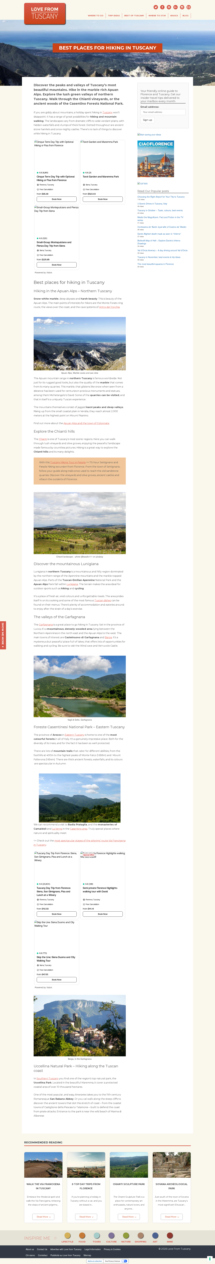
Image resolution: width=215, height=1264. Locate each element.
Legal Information (93, 1249)
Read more (42, 1216)
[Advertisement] (163, 290)
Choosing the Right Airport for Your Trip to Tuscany (161, 196)
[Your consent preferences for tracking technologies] (210, 1259)
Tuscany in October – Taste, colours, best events (160, 210)
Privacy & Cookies (112, 1249)
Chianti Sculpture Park (129, 1184)
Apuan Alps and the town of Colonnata (86, 423)
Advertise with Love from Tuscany (65, 1249)
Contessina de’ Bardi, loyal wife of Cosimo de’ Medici (161, 226)
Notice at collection (95, 1261)
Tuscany (107, 112)
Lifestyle (67, 1241)
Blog (186, 15)
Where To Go (95, 15)
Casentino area (78, 828)
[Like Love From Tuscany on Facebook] (162, 7)
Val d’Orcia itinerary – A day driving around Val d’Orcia (162, 250)
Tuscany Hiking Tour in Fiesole (68, 462)
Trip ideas (114, 15)
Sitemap (87, 1255)
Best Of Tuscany (134, 15)
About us (30, 1249)
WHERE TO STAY (157, 15)
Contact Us (42, 1249)
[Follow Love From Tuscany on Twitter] (156, 7)
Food (82, 1241)
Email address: (150, 107)
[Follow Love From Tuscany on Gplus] (175, 7)
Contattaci (42, 1255)
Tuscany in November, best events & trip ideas (158, 257)
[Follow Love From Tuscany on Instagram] (182, 7)
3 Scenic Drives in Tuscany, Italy (152, 203)
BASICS (174, 15)
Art (155, 1241)
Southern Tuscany (48, 1078)
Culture (111, 1241)
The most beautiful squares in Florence (155, 263)
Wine (170, 1241)
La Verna (57, 828)
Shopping (140, 1241)
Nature (126, 1241)
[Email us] (188, 7)
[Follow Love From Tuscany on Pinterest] (169, 7)
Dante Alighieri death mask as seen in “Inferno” (159, 233)
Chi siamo (30, 1255)
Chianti (43, 439)
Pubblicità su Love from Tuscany (65, 1255)
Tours (97, 1241)
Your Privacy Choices (112, 1261)
